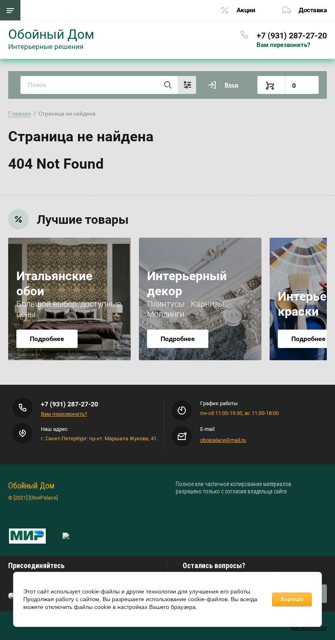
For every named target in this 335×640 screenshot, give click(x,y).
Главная (19, 113)
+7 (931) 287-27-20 (292, 35)
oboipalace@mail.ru (223, 440)
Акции (246, 10)
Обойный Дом (51, 34)
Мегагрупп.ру (309, 627)
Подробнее (47, 339)
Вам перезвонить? (283, 45)
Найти (167, 85)
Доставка (313, 10)
